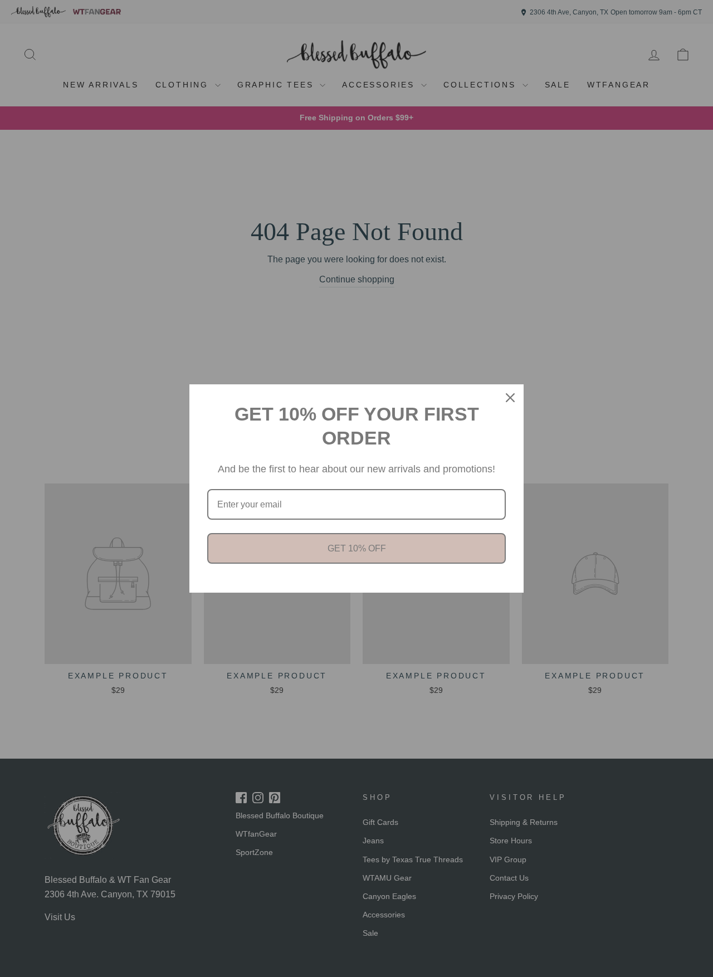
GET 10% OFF (357, 548)
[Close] (510, 397)
